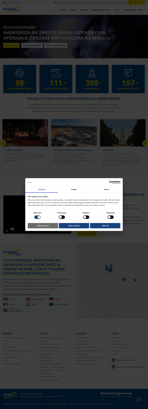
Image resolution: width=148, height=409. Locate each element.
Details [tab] (74, 189)
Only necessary (43, 226)
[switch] (62, 217)
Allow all (105, 226)
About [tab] (106, 189)
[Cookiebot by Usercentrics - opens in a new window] (110, 182)
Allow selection (74, 226)
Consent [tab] (41, 189)
